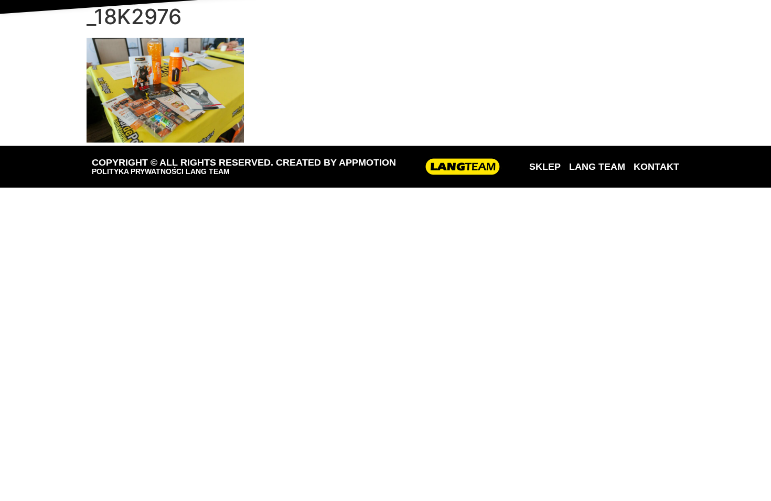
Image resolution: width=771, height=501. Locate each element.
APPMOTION (367, 162)
